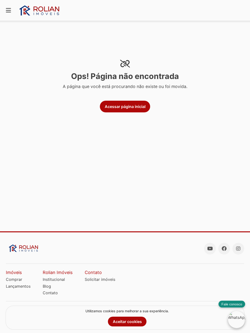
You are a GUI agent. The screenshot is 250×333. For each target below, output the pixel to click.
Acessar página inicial (125, 106)
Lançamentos (18, 286)
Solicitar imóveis (100, 279)
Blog (47, 286)
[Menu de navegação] (8, 10)
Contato (50, 292)
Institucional (54, 279)
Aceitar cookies (127, 321)
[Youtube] (210, 249)
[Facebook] (224, 249)
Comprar (14, 279)
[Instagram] (238, 249)
